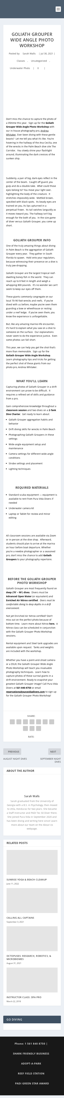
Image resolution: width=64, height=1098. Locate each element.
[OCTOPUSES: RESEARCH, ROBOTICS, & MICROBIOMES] (32, 938)
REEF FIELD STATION (31, 1073)
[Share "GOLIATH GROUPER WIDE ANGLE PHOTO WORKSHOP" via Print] (38, 728)
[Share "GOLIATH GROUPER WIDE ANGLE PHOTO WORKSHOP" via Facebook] (12, 722)
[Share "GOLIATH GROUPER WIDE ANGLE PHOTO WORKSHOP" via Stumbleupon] (25, 728)
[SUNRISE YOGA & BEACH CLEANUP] (32, 862)
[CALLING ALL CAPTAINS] (32, 900)
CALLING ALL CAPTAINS (20, 917)
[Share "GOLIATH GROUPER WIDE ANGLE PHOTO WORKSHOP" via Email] (32, 728)
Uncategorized (39, 60)
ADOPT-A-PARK (31, 1063)
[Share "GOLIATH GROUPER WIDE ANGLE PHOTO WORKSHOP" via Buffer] (51, 722)
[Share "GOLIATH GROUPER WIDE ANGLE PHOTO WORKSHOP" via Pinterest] (38, 722)
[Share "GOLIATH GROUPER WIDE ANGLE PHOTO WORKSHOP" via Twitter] (19, 722)
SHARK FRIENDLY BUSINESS (31, 1053)
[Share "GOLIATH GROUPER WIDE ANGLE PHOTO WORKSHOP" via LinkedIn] (45, 722)
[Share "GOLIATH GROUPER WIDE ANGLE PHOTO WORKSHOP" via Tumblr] (32, 722)
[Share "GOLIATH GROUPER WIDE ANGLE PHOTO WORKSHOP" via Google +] (25, 722)
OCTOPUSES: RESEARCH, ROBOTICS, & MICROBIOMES (29, 957)
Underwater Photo (20, 68)
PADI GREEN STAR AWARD (32, 1083)
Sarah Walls (29, 53)
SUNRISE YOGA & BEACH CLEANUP (27, 879)
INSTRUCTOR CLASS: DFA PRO (24, 997)
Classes (21, 60)
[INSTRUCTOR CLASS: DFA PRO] (32, 980)
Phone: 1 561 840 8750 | (31, 1043)
